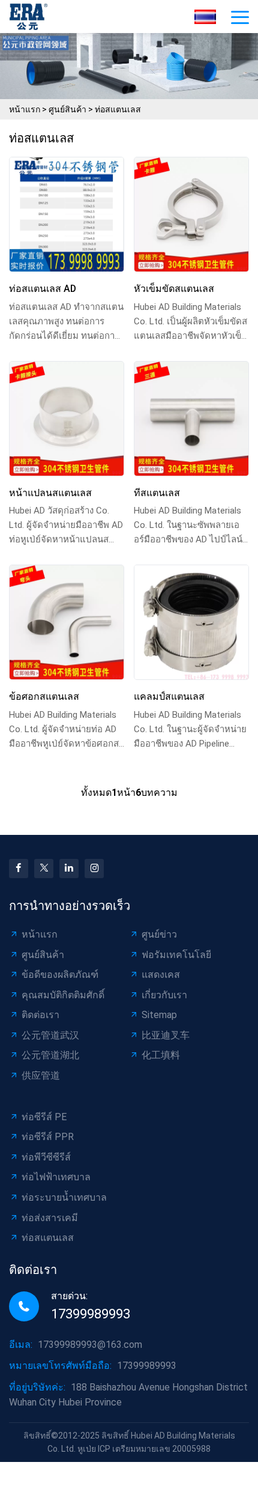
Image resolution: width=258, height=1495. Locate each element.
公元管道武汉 (50, 1035)
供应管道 (41, 1075)
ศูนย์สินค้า (67, 109)
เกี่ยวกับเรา (164, 995)
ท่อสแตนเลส (118, 109)
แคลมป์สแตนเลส (169, 696)
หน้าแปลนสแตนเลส (50, 493)
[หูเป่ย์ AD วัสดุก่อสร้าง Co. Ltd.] (32, 16)
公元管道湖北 (50, 1055)
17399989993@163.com (90, 1344)
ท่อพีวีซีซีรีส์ (46, 1157)
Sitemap (159, 1014)
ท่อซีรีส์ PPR (48, 1136)
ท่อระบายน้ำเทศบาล (64, 1197)
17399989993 (90, 1313)
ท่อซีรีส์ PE (44, 1117)
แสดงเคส (161, 974)
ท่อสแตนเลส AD (42, 288)
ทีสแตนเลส (157, 493)
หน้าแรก (24, 109)
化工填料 (161, 1055)
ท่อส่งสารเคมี (50, 1218)
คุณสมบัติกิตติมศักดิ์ (63, 995)
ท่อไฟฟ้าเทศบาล (56, 1177)
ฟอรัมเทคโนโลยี (176, 954)
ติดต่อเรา (40, 1014)
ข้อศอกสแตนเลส (44, 696)
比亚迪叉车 (166, 1035)
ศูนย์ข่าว (159, 934)
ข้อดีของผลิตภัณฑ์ (60, 974)
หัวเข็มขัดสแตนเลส (174, 288)
